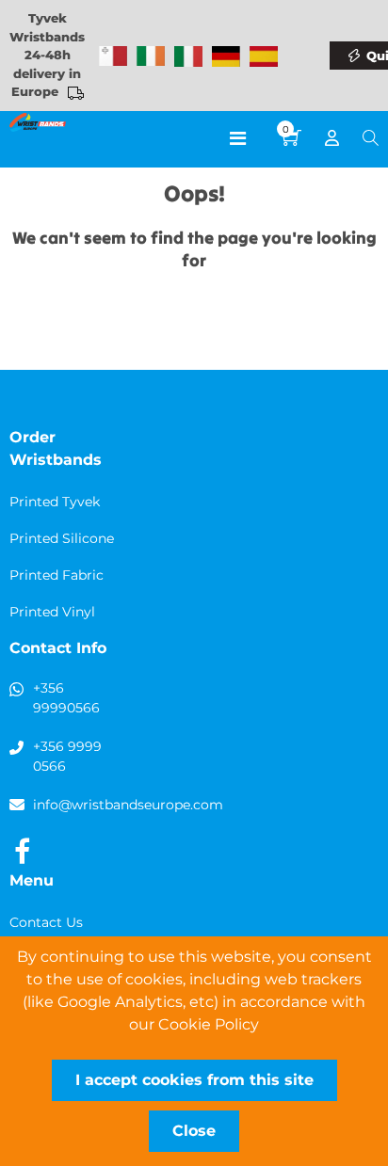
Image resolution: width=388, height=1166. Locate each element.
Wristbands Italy (188, 56)
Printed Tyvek (54, 501)
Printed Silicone (61, 538)
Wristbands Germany (226, 56)
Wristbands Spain (264, 56)
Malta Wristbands (113, 56)
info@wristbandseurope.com (128, 804)
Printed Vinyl (52, 611)
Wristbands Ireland (151, 56)
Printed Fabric (56, 575)
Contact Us (46, 922)
